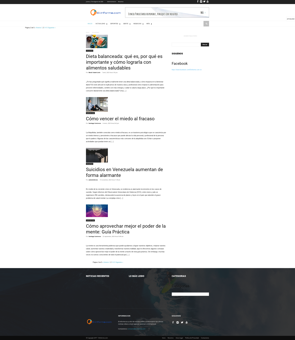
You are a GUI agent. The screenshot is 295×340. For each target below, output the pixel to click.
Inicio (90, 23)
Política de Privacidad (192, 338)
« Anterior (38, 28)
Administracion (111, 1)
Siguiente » (51, 28)
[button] (206, 26)
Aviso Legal (179, 338)
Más (148, 23)
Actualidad (100, 23)
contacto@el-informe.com (136, 329)
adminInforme (93, 180)
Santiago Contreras (95, 123)
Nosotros (120, 1)
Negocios (137, 23)
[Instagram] (201, 2)
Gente (125, 23)
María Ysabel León (94, 72)
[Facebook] (197, 2)
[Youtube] (207, 2)
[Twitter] (204, 2)
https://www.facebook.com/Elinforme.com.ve (187, 70)
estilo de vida (90, 113)
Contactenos (205, 338)
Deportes (114, 23)
